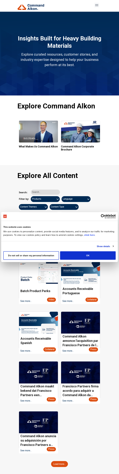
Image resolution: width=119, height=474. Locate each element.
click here (89, 235)
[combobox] (45, 200)
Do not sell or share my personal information (31, 255)
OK (88, 255)
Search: (23, 192)
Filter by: (24, 199)
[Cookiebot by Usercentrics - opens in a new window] (103, 216)
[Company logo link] (31, 6)
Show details (103, 246)
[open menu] (96, 5)
